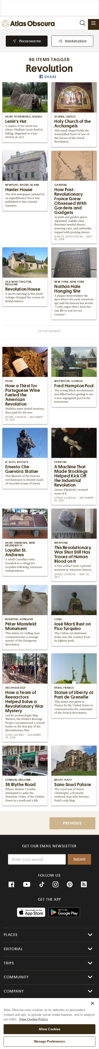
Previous (72, 823)
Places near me (30, 41)
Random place (76, 41)
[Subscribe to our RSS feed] (84, 884)
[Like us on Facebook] (11, 884)
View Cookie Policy (33, 1019)
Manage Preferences (49, 1041)
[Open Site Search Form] (82, 23)
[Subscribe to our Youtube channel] (27, 884)
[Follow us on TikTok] (41, 885)
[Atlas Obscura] (29, 24)
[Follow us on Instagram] (55, 884)
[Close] (92, 1003)
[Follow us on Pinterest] (70, 884)
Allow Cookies (50, 1029)
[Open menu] (93, 23)
